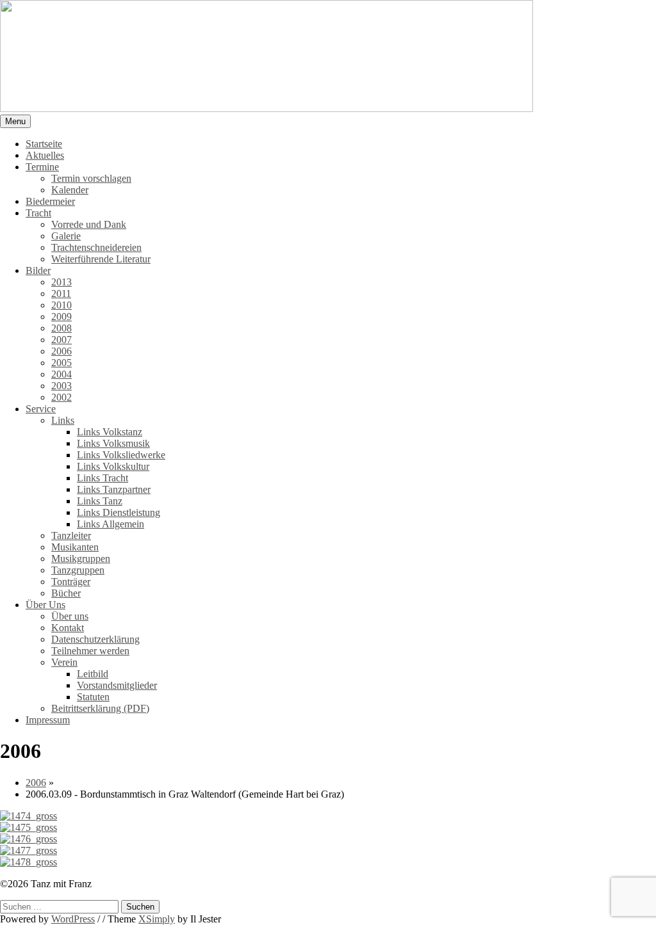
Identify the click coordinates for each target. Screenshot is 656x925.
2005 (61, 362)
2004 (61, 374)
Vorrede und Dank (88, 224)
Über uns (69, 616)
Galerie (66, 235)
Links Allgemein (110, 524)
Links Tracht (102, 477)
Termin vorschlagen (91, 178)
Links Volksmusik (113, 443)
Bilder (38, 270)
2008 (61, 328)
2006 (61, 351)
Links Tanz (99, 500)
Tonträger (70, 581)
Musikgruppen (80, 558)
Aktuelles (45, 155)
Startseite (44, 143)
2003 (61, 385)
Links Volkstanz (109, 431)
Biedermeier (50, 201)
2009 (61, 316)
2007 (61, 339)
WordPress (73, 918)
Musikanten (75, 547)
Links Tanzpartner (114, 489)
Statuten (93, 696)
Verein (64, 662)
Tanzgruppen (77, 570)
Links (62, 420)
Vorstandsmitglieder (117, 685)
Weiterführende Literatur (101, 258)
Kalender (69, 189)
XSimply (156, 918)
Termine (42, 166)
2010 (61, 305)
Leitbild (92, 673)
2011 (61, 293)
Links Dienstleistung (118, 512)
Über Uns (45, 604)
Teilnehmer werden (90, 650)
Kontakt (67, 627)
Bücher (66, 593)
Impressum (48, 719)
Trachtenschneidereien (96, 247)
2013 (61, 282)
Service (41, 408)
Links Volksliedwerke (121, 454)
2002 (61, 397)
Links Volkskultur (113, 466)
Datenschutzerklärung (95, 639)
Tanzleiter (71, 535)
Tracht (38, 212)
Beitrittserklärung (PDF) (100, 708)
